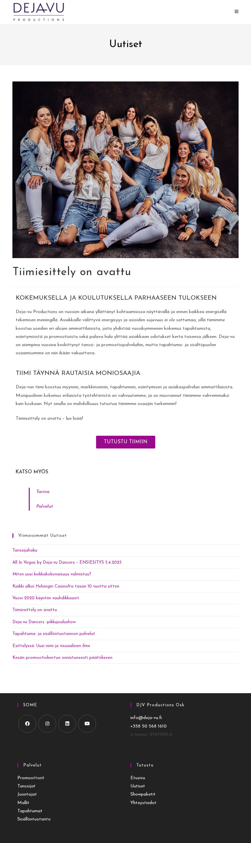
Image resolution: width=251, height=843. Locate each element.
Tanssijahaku (24, 550)
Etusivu (137, 778)
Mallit (23, 802)
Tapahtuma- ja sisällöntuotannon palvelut (53, 634)
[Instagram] (47, 724)
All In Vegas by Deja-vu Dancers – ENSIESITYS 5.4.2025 (67, 562)
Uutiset (137, 786)
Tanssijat (26, 786)
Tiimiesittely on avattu (34, 610)
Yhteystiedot (143, 802)
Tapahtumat (29, 811)
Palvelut (44, 506)
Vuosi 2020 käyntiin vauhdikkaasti (45, 598)
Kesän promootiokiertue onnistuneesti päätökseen (62, 658)
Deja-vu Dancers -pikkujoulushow (44, 622)
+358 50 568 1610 (148, 726)
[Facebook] (27, 724)
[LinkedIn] (67, 724)
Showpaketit (143, 794)
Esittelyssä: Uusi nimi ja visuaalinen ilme (51, 646)
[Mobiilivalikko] (237, 12)
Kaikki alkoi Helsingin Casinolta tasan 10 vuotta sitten (65, 586)
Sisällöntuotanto (34, 819)
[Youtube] (87, 724)
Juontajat (27, 794)
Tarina (42, 491)
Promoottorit (30, 778)
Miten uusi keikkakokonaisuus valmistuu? (51, 574)
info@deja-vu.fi (146, 717)
